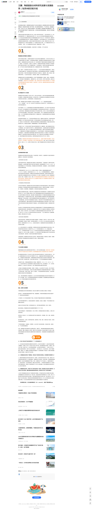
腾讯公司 (35, 508)
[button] (72, 9)
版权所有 (38, 508)
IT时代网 (19, 415)
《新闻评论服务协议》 (33, 471)
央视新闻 (19, 423)
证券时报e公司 (20, 441)
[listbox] (36, 429)
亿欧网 (19, 432)
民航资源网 (20, 406)
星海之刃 (19, 397)
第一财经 (19, 467)
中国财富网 (20, 458)
